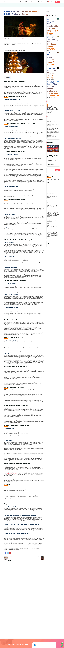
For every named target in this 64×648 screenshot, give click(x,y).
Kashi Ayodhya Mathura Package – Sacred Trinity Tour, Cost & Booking (52, 228)
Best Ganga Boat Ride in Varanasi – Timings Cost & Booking (52, 208)
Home (17, 1)
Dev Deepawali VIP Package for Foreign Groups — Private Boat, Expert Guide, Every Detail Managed (53, 107)
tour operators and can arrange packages (13, 473)
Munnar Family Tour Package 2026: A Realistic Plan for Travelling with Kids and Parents (53, 132)
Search (47, 168)
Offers (39, 1)
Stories (14, 38)
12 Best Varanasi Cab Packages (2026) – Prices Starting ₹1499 (52, 222)
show (9, 77)
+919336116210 (39, 645)
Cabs (35, 1)
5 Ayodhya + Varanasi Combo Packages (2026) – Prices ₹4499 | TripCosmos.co (52, 206)
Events (32, 1)
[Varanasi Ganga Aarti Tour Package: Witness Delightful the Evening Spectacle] (5, 553)
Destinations (21, 1)
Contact (42, 1)
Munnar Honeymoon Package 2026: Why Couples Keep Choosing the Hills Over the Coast (53, 124)
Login (52, 1)
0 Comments (25, 38)
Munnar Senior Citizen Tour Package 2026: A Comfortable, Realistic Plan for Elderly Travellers (52, 128)
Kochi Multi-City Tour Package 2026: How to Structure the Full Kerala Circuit (53, 136)
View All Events (49, 112)
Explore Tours (27, 1)
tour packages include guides (14, 136)
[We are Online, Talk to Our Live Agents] (62, 643)
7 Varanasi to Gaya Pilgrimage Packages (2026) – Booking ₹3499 (53, 215)
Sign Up (57, 1)
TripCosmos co (19, 38)
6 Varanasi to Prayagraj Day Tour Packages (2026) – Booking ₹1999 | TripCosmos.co (52, 220)
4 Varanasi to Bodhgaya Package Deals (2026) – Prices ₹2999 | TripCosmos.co (52, 213)
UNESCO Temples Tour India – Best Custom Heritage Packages (53, 235)
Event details (50, 164)
